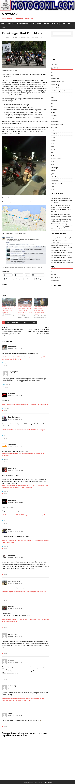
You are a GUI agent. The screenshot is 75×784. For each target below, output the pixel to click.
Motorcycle (26, 37)
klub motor (25, 322)
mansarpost (12, 346)
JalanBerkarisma (14, 417)
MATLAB (39, 23)
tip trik (52, 174)
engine (53, 97)
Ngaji (52, 146)
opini (52, 152)
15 (41, 37)
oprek (52, 155)
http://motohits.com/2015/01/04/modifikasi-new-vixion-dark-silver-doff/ (25, 404)
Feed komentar (55, 277)
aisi (51, 72)
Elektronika (10, 23)
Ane (2, 23)
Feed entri (54, 274)
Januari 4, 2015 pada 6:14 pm (15, 662)
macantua (12, 500)
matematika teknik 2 (57, 125)
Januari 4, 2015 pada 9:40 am (15, 447)
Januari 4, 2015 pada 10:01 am (15, 470)
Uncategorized (55, 180)
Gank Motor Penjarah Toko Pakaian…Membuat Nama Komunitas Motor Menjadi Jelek (40, 310)
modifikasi (54, 134)
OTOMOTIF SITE (56, 285)
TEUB (69, 23)
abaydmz (11, 555)
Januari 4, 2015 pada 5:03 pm (15, 636)
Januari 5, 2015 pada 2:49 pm (15, 688)
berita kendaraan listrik (57, 82)
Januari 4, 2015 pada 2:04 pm (15, 608)
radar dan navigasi (56, 158)
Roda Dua (55, 23)
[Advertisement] (62, 47)
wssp (52, 189)
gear (52, 106)
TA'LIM (63, 23)
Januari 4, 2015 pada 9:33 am (15, 419)
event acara (54, 100)
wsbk (52, 186)
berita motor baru (56, 88)
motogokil (17, 37)
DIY (52, 94)
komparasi (54, 115)
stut (34, 322)
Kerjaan (53, 112)
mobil (52, 131)
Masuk (53, 271)
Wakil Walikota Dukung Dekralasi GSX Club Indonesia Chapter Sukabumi (8, 309)
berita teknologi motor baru (59, 91)
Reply (5, 365)
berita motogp (55, 85)
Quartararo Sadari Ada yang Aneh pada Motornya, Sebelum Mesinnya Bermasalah (61, 200)
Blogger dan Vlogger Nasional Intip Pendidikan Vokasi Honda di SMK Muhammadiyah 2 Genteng (61, 222)
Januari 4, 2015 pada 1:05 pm (15, 583)
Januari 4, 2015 (8, 37)
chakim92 (11, 393)
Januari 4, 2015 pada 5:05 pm (17, 374)
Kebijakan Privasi (22, 23)
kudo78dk (11, 607)
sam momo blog (14, 581)
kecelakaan (54, 109)
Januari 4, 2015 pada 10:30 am (15, 502)
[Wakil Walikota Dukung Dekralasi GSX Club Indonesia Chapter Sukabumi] (9, 302)
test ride (53, 171)
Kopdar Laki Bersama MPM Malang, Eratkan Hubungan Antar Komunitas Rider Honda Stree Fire (25, 310)
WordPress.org (55, 280)
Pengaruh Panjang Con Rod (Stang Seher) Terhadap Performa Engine (61, 240)
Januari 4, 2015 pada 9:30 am (15, 395)
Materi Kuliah (54, 128)
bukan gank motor (12, 322)
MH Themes (48, 782)
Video (3, 27)
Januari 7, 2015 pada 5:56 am (15, 715)
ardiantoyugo (13, 445)
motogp (53, 137)
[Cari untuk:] (62, 33)
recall (52, 161)
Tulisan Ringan (34, 37)
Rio (9, 530)
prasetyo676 (12, 468)
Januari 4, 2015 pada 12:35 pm (15, 557)
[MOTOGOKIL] (37, 9)
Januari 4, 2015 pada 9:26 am (15, 348)
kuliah (52, 118)
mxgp (52, 143)
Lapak (32, 23)
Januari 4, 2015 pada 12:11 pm (15, 532)
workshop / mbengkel (57, 183)
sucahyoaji (12, 686)
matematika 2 (55, 121)
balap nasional (55, 79)
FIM (52, 103)
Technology (54, 168)
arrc (52, 75)
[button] (24, 54)
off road (53, 149)
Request (46, 23)
